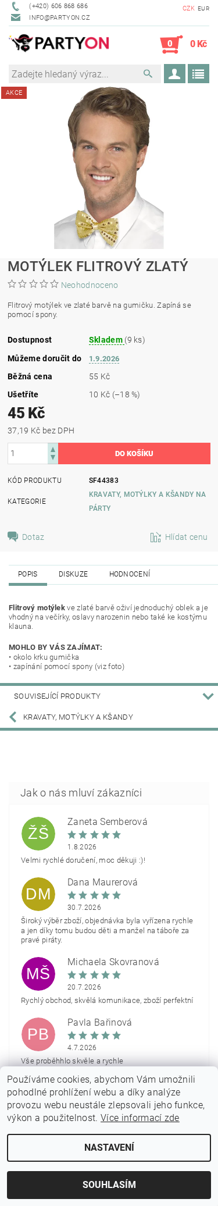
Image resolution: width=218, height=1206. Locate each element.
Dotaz (33, 537)
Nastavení (109, 1147)
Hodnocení (130, 574)
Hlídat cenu (186, 537)
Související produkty (57, 696)
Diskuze (73, 574)
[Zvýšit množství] (53, 448)
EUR (203, 8)
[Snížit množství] (53, 458)
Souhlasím (109, 1184)
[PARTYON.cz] (59, 45)
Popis (28, 574)
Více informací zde (140, 1117)
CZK (189, 8)
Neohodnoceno (90, 285)
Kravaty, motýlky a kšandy (78, 717)
